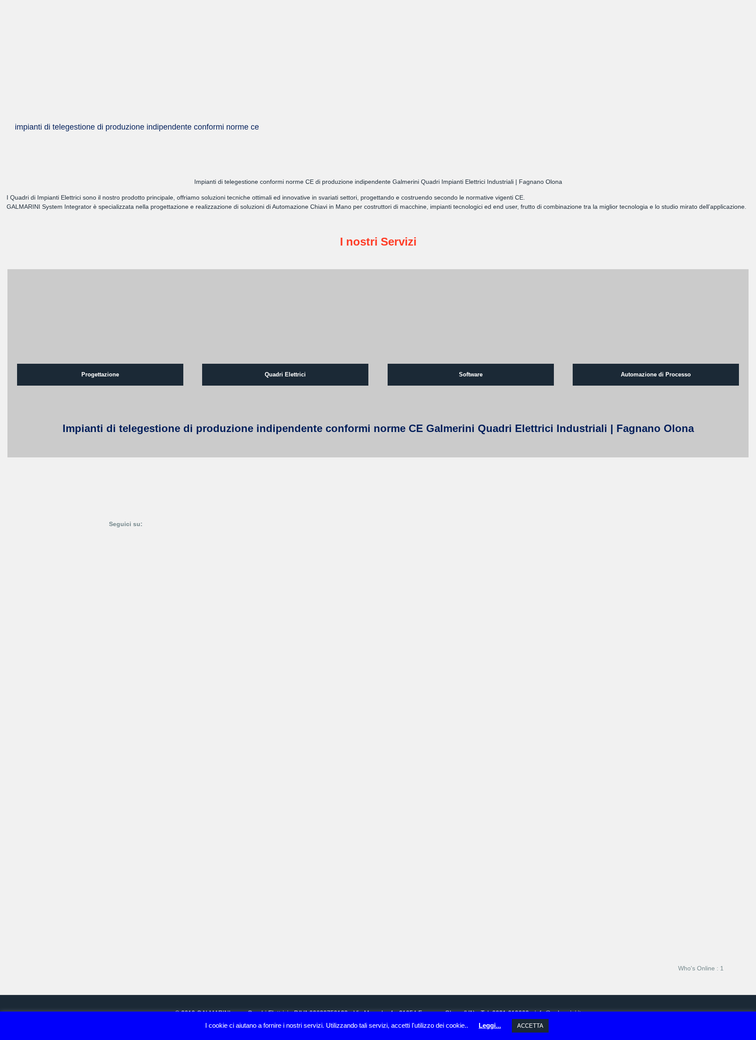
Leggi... (490, 1025)
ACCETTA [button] (530, 1025)
